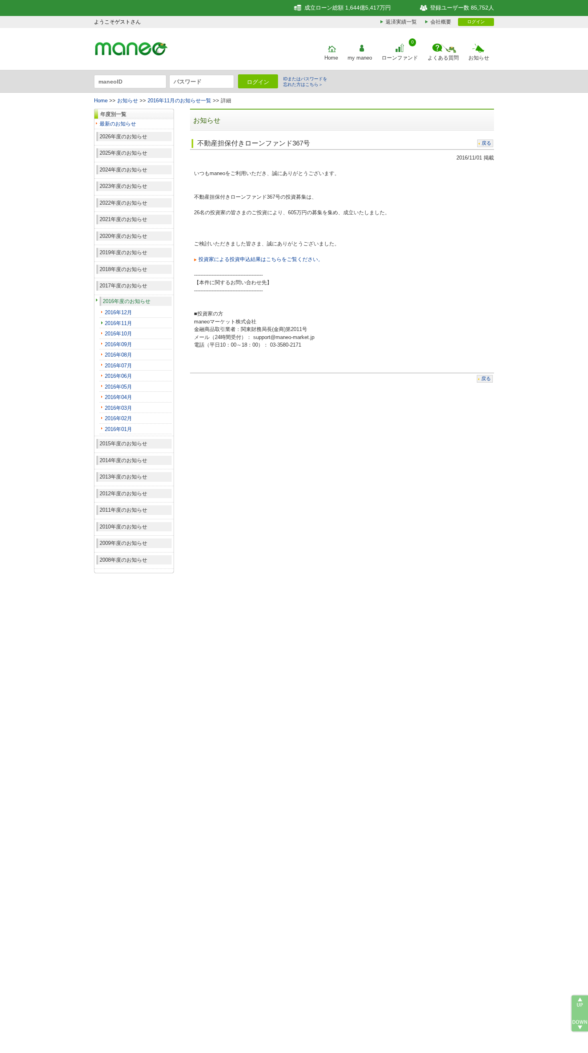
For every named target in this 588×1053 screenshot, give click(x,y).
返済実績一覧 (401, 22)
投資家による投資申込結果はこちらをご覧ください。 (260, 259)
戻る (486, 143)
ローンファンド (400, 58)
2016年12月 (118, 312)
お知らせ (478, 58)
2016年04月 (118, 397)
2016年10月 (118, 334)
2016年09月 (118, 344)
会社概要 (440, 22)
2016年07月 (118, 366)
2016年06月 (118, 376)
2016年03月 (118, 408)
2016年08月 (118, 355)
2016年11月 (118, 323)
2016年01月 (118, 429)
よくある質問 (443, 58)
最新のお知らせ (118, 124)
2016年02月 (118, 418)
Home (331, 58)
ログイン (476, 21)
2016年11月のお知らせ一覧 (179, 101)
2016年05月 (118, 387)
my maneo (360, 58)
